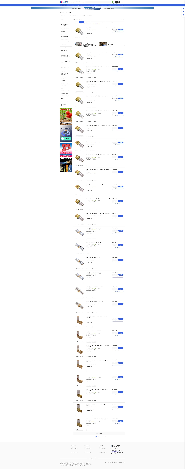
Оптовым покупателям (103, 452)
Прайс (86, 451)
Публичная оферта (88, 452)
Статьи (101, 447)
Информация (87, 445)
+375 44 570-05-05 (116, 1)
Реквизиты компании (74, 448)
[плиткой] (121, 19)
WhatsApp (95, 458)
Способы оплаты (87, 447)
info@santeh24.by (114, 448)
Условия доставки (87, 448)
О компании (73, 445)
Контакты (72, 447)
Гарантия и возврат (103, 448)
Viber (92, 458)
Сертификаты (87, 449)
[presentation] (73, 45)
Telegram (90, 458)
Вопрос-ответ (102, 449)
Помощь (101, 445)
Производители (102, 451)
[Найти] (109, 2)
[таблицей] (124, 19)
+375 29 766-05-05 (116, 2)
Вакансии (72, 449)
